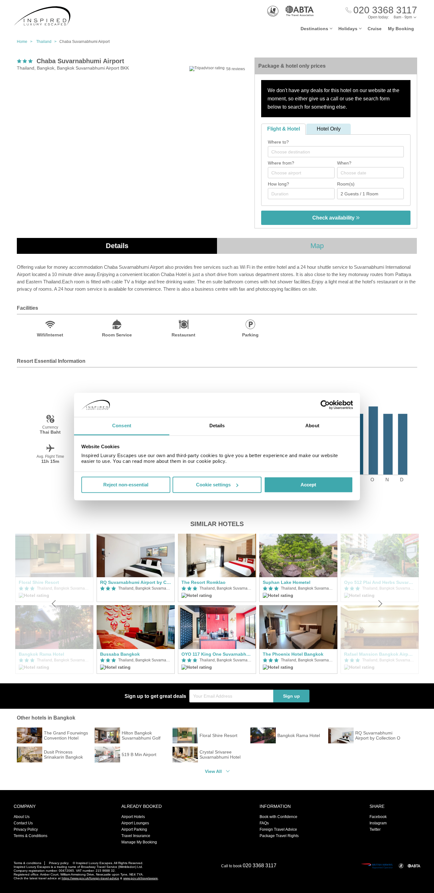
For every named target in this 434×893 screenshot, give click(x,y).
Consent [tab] (121, 426)
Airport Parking (134, 829)
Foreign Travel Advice (278, 829)
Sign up (291, 696)
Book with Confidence (278, 817)
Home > (26, 41)
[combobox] (336, 151)
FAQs (264, 823)
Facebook (378, 817)
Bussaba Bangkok (120, 654)
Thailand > (47, 41)
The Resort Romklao (203, 582)
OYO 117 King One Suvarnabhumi (217, 654)
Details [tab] (217, 426)
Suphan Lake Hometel (286, 582)
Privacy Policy (26, 829)
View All (213, 771)
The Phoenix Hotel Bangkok (293, 654)
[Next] (379, 604)
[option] (135, 604)
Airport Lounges (135, 823)
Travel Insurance (135, 836)
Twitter (375, 829)
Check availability (334, 217)
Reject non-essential (125, 484)
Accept (308, 484)
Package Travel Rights (279, 836)
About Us (22, 817)
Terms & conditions (27, 863)
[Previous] (54, 604)
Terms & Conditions (30, 836)
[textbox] (339, 151)
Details (117, 246)
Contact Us (23, 823)
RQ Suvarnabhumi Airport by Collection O (135, 582)
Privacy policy (59, 863)
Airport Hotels (133, 817)
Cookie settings (213, 484)
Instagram (378, 823)
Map (317, 246)
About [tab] (312, 426)
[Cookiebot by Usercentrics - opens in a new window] (325, 404)
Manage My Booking (139, 842)
